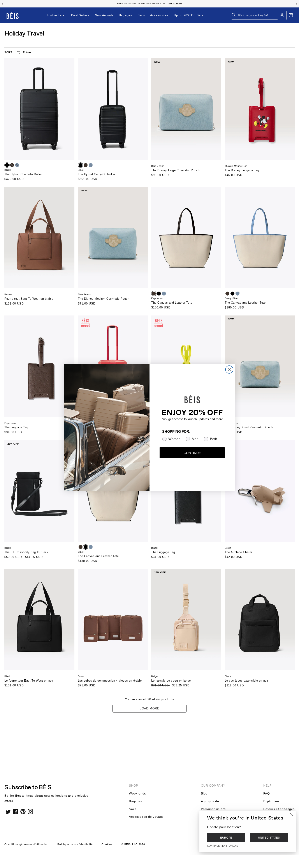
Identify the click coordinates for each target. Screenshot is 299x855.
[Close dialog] (229, 369)
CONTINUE (192, 453)
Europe (226, 837)
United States (269, 837)
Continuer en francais (222, 845)
